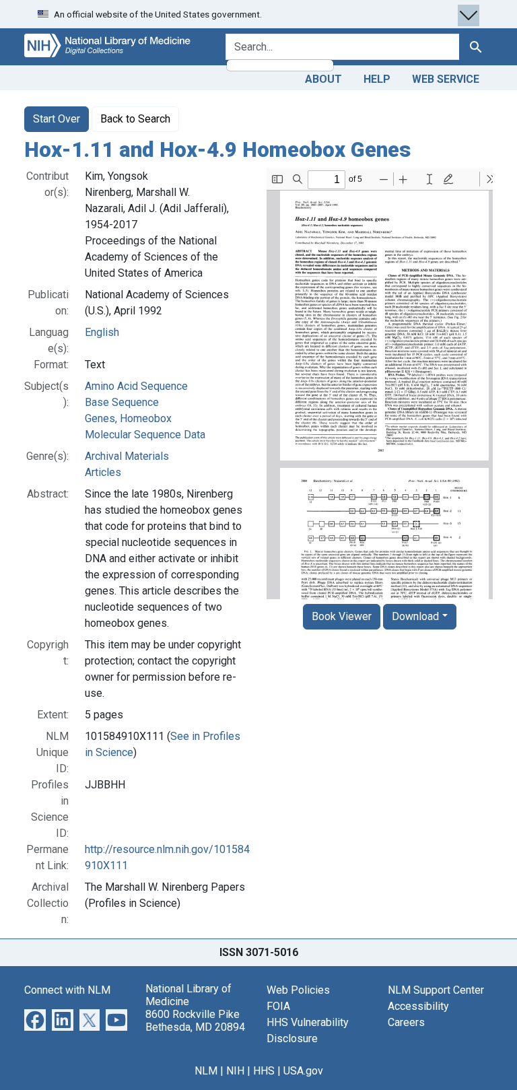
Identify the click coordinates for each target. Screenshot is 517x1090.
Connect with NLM (67, 990)
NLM (206, 1070)
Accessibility (418, 1006)
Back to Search (135, 118)
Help (377, 79)
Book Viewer (342, 616)
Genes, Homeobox (128, 418)
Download (415, 616)
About (323, 79)
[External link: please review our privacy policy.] (35, 1019)
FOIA (278, 1006)
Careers (406, 1022)
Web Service (445, 79)
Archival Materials (127, 456)
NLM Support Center (436, 990)
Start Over (56, 118)
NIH (235, 1070)
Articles (103, 472)
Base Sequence (122, 402)
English (102, 332)
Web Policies (298, 990)
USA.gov (303, 1070)
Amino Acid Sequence (136, 386)
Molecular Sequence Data (145, 434)
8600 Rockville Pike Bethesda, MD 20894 (195, 1020)
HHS (264, 1070)
